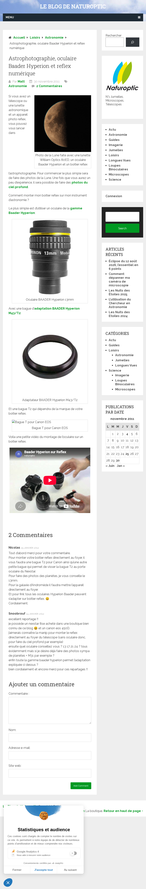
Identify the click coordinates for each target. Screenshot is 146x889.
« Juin (110, 466)
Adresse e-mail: (19, 748)
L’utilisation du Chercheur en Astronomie (120, 303)
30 (118, 460)
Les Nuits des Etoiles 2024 (119, 314)
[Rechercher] (132, 42)
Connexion (114, 196)
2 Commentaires (49, 86)
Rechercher (113, 35)
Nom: (12, 730)
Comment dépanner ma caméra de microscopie (119, 279)
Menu (10, 17)
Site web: (15, 765)
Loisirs (114, 155)
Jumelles (116, 150)
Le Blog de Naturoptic (73, 6)
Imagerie (116, 145)
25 (127, 454)
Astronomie (18, 86)
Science (115, 179)
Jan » (121, 466)
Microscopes (119, 174)
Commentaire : (19, 693)
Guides (114, 140)
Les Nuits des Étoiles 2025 (119, 292)
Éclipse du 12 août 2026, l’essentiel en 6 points (123, 265)
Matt (21, 81)
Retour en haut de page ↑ (123, 811)
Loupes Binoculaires (118, 167)
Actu (112, 129)
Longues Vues (120, 160)
